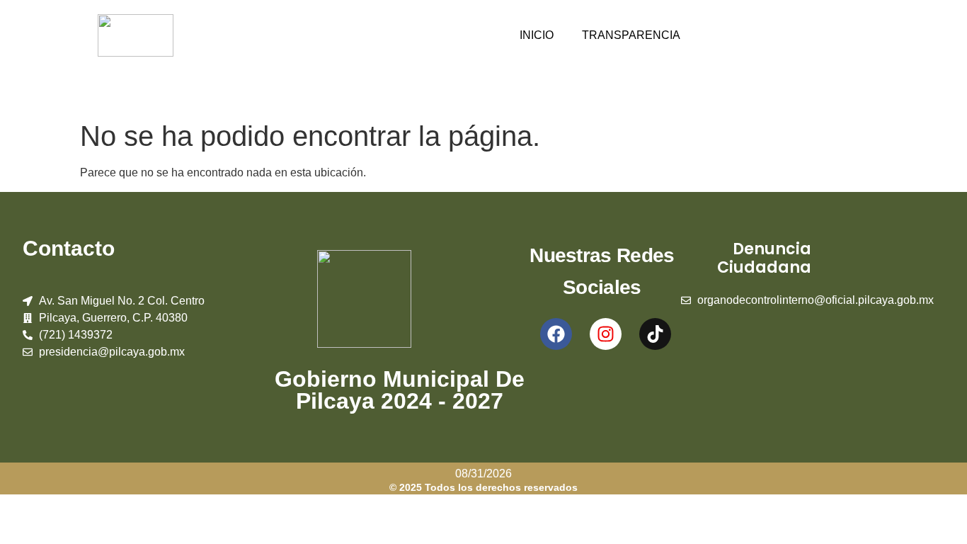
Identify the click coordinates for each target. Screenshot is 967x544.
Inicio (537, 35)
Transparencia (631, 35)
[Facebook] (556, 334)
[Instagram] (606, 334)
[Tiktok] (655, 334)
